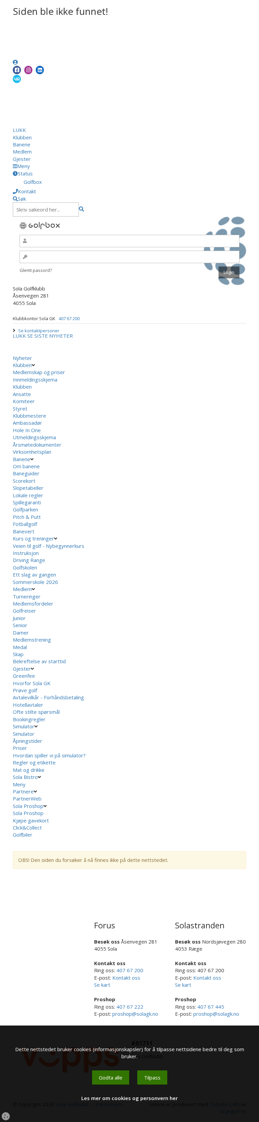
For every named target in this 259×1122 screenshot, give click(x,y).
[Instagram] (28, 70)
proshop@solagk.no (135, 1013)
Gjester (22, 159)
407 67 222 (129, 1006)
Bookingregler (29, 719)
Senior (20, 625)
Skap (18, 654)
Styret (20, 408)
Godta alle (110, 1077)
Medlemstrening (32, 639)
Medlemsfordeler (33, 603)
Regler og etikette (34, 762)
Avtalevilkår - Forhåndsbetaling (48, 697)
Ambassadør (27, 422)
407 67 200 (69, 318)
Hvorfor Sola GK (32, 683)
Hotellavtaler (28, 704)
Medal (20, 647)
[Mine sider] (15, 62)
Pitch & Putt (27, 516)
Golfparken (25, 509)
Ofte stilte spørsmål (36, 711)
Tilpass (152, 1077)
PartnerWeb (28, 798)
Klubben (22, 137)
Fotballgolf (25, 524)
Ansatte (22, 394)
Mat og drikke (29, 769)
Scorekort (24, 480)
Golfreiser (24, 610)
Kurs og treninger (33, 538)
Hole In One (27, 430)
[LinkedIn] (40, 70)
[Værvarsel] (17, 78)
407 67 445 (210, 1006)
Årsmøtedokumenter (37, 444)
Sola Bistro (25, 777)
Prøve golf (25, 690)
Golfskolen (25, 567)
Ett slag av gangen (34, 574)
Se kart (102, 984)
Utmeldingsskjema (34, 437)
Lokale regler (28, 495)
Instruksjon (26, 553)
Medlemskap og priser (39, 372)
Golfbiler (22, 834)
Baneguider (26, 473)
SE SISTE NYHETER (50, 335)
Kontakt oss (126, 977)
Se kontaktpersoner (38, 331)
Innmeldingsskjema (35, 379)
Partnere (23, 791)
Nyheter (22, 358)
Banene (21, 144)
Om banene (26, 466)
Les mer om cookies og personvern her (129, 1098)
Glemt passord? (36, 270)
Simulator (23, 726)
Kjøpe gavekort (31, 820)
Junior (19, 618)
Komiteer (24, 401)
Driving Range (29, 560)
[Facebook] (17, 70)
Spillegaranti (27, 502)
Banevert (23, 531)
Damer (21, 632)
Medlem (22, 151)
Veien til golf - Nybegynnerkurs (48, 545)
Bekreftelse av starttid (39, 661)
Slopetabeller (28, 487)
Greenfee (24, 675)
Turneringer (26, 596)
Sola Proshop (28, 806)
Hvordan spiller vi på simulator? (49, 755)
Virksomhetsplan (33, 451)
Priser (20, 748)
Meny (20, 784)
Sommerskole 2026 (35, 582)
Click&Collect (28, 827)
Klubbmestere (29, 415)
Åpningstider (27, 740)
